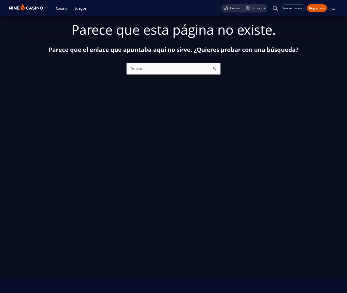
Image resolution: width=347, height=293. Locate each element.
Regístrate (317, 8)
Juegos (81, 8)
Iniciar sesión (293, 8)
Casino (62, 8)
